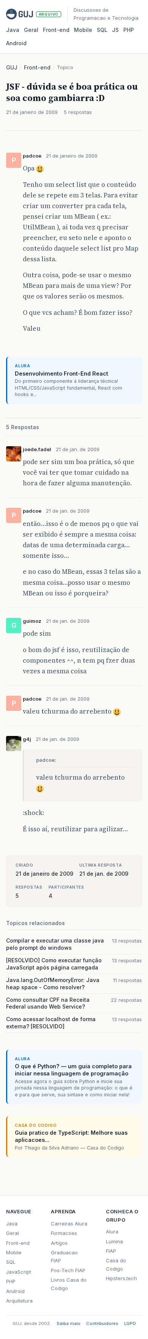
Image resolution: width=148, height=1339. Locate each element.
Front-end (37, 67)
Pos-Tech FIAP (68, 1270)
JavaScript (18, 1272)
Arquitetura (19, 1301)
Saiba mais (68, 1323)
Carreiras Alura (69, 1224)
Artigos (59, 1243)
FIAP (111, 1251)
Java (12, 30)
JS (115, 30)
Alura (112, 1231)
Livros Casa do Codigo (69, 1284)
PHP (128, 30)
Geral (31, 30)
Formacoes (64, 1233)
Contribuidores (102, 1323)
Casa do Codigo (116, 1264)
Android (16, 43)
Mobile (83, 30)
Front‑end (56, 30)
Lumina (114, 1241)
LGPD (130, 1323)
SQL (102, 30)
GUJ (11, 67)
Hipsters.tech (121, 1278)
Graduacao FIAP (64, 1256)
